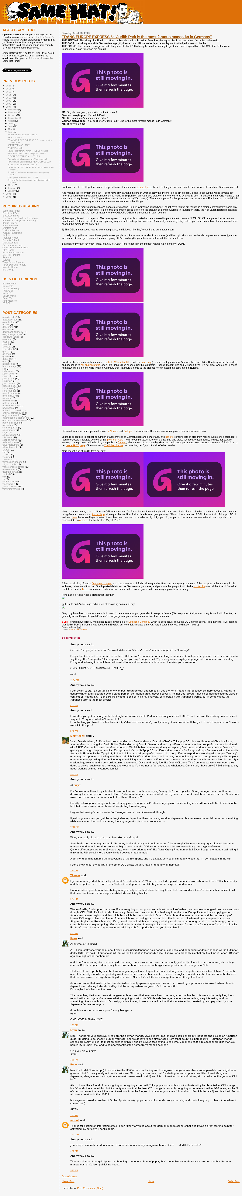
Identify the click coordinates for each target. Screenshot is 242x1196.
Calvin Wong (9, 296)
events (5, 341)
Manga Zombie (10, 242)
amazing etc (8, 317)
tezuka (5, 454)
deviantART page (75, 445)
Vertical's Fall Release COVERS (22, 134)
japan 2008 (8, 373)
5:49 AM (74, 731)
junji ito (6, 381)
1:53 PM (74, 870)
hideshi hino (8, 364)
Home (151, 1181)
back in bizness (15, 137)
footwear (6, 346)
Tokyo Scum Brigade (13, 262)
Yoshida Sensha (10, 230)
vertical (6, 474)
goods (5, 356)
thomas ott (7, 459)
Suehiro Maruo (10, 225)
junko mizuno (9, 383)
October (12, 115)
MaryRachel (77, 735)
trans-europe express (78, 629)
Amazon (83, 520)
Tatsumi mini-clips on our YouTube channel (27, 159)
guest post (7, 359)
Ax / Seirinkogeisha (12, 245)
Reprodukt (7, 257)
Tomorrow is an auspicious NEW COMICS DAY (29, 162)
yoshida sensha (10, 486)
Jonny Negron (9, 301)
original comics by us (13, 413)
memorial (7, 398)
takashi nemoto (10, 447)
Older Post (234, 1181)
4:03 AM (74, 705)
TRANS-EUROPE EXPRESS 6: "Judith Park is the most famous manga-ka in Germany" (137, 37)
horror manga (9, 366)
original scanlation (11, 415)
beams (5, 324)
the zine (6, 457)
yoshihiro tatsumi (11, 489)
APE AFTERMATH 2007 (18, 145)
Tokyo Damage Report (14, 264)
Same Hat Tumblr (11, 210)
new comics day (10, 405)
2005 (9, 197)
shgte (5, 432)
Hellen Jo (7, 293)
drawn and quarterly (12, 332)
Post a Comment (69, 1176)
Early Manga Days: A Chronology (19, 220)
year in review (9, 481)
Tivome (75, 875)
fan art (5, 344)
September (13, 118)
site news (7, 437)
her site (169, 436)
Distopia (127, 431)
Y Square (113, 431)
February (12, 188)
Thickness (7, 291)
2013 (9, 88)
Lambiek (108, 362)
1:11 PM (74, 1060)
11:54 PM (74, 680)
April (10, 132)
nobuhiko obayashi (12, 410)
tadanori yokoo (10, 442)
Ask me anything (37, 58)
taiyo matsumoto (10, 445)
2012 (9, 91)
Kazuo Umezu (9, 223)
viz (3, 479)
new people (8, 408)
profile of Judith (115, 439)
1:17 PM (74, 1115)
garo (4, 351)
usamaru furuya (10, 472)
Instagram (15, 40)
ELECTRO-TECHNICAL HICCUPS (24, 156)
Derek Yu (7, 298)
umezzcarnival (9, 469)
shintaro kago (9, 435)
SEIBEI (6, 303)
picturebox (7, 425)
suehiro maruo (9, 440)
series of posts (144, 187)
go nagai (7, 354)
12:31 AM (74, 1135)
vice (4, 476)
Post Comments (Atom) (90, 1188)
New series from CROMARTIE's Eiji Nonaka (28, 151)
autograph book (10, 319)
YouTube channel (113, 445)
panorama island (11, 422)
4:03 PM (74, 1151)
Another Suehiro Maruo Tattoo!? (22, 164)
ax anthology (9, 322)
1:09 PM (74, 1025)
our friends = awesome (14, 420)
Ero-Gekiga (8, 269)
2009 (9, 100)
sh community (9, 430)
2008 (9, 103)
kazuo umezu (9, 386)
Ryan (73, 938)
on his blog (200, 586)
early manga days (11, 334)
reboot (74, 1120)
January (12, 191)
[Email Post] (78, 627)
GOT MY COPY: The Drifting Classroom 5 (27, 153)
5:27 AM (74, 1170)
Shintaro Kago (9, 228)
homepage (146, 362)
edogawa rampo (10, 337)
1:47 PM (74, 899)
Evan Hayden (9, 283)
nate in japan (9, 403)
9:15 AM (74, 774)
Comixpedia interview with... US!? (23, 177)
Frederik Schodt (10, 240)
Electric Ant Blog (10, 215)
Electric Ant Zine (10, 213)
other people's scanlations (15, 418)
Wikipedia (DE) (122, 362)
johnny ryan (8, 378)
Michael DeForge (11, 288)
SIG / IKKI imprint (11, 255)
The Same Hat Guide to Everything (20, 218)
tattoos (5, 449)
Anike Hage (98, 514)
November (13, 112)
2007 (9, 107)
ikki (4, 368)
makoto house (9, 393)
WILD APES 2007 (15, 148)
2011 (9, 94)
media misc (8, 395)
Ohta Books (8, 250)
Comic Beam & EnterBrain (15, 247)
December (13, 110)
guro (4, 361)
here (74, 517)
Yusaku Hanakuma (12, 233)
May (10, 129)
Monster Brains (10, 267)
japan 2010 (8, 376)
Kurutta (6, 260)
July (10, 123)
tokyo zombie (9, 464)
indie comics (8, 371)
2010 (9, 97)
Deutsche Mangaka (139, 621)
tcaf (4, 452)
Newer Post (68, 1181)
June (10, 126)
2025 (9, 85)
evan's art (7, 339)
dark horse (7, 327)
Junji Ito (6, 235)
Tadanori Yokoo (10, 237)
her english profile (90, 364)
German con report (102, 583)
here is (86, 589)
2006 (9, 194)
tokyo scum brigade (12, 462)
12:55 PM (74, 827)
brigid (77, 784)
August (11, 121)
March (11, 185)
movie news (8, 400)
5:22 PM (74, 933)
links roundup (9, 391)
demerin (6, 329)
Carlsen (122, 442)
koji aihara (7, 388)
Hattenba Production (13, 252)
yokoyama (7, 484)
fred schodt (8, 349)
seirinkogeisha (10, 427)
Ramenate (7, 286)
